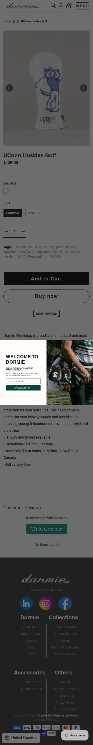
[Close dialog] (91, 342)
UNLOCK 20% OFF (23, 388)
